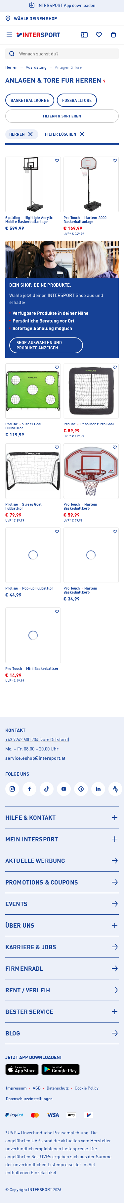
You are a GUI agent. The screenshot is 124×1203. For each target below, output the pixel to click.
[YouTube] (64, 789)
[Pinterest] (81, 789)
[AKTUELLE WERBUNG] (62, 860)
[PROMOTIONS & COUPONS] (62, 882)
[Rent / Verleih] (62, 990)
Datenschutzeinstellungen (29, 1098)
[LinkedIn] (98, 789)
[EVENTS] (62, 903)
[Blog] (62, 1033)
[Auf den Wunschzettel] (57, 161)
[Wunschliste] (99, 35)
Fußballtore (77, 100)
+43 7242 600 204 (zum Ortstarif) (37, 739)
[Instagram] (12, 789)
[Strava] (115, 789)
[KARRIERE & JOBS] (62, 946)
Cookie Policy (87, 1088)
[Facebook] (29, 789)
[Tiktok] (47, 789)
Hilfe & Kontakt (30, 817)
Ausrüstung (36, 67)
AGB (37, 1088)
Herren (11, 67)
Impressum (16, 1088)
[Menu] (9, 35)
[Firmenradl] (62, 968)
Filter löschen (60, 134)
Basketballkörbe (30, 100)
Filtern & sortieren (62, 116)
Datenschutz (58, 1088)
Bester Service (29, 1011)
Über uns (19, 925)
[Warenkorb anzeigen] (113, 35)
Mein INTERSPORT (31, 839)
